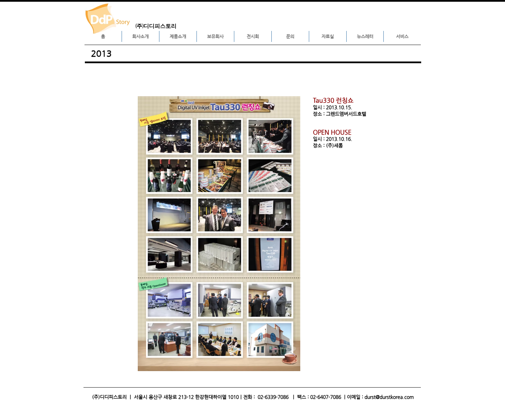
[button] (140, 36)
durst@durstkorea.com (389, 397)
